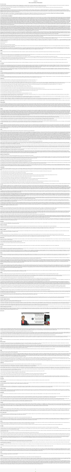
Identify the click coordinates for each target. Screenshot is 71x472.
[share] (42, 313)
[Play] (47, 320)
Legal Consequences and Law (28, 313)
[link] (22, 313)
